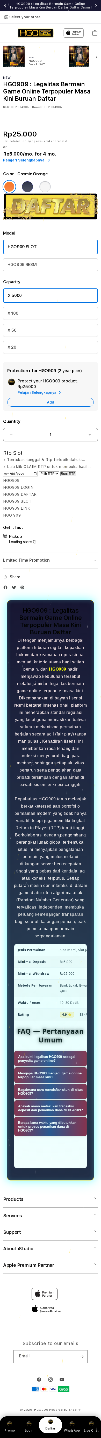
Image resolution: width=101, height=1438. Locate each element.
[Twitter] (15, 588)
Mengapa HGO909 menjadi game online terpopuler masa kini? (50, 1075)
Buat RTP (68, 474)
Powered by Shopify (65, 1409)
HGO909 (57, 669)
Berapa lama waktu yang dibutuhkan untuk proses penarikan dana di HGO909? (47, 1126)
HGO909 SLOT (22, 246)
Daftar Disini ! (81, 7)
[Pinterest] (23, 588)
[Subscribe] (81, 1356)
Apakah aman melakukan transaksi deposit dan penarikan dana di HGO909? (50, 1108)
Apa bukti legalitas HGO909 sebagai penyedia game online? (46, 1059)
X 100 (13, 313)
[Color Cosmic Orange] (9, 187)
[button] (6, 33)
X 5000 (15, 295)
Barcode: (37, 106)
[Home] (36, 33)
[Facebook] (6, 588)
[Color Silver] (45, 186)
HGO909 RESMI (22, 264)
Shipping (29, 140)
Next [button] (96, 5)
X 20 (12, 347)
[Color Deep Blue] (27, 186)
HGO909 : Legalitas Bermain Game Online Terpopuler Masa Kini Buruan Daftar (50, 5)
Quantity (11, 421)
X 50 (12, 330)
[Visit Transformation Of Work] (50, 219)
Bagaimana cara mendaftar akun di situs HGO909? (50, 1091)
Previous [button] (5, 5)
